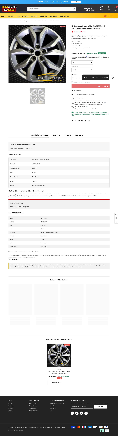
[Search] (51, 9)
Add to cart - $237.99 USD (96, 77)
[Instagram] (77, 413)
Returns (68, 135)
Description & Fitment (40, 135)
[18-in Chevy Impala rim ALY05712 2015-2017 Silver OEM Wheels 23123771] (59, 355)
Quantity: (74, 74)
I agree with (77, 82)
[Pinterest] (79, 120)
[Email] (85, 120)
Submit (100, 406)
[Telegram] (82, 120)
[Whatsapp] (88, 120)
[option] (37, 54)
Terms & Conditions (85, 82)
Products (16, 21)
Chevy (78, 41)
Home (10, 21)
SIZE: (74, 59)
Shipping (56, 135)
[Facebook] (72, 120)
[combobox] (49, 9)
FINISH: (75, 66)
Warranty (79, 135)
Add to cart (56, 383)
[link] (113, 78)
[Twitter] (75, 120)
